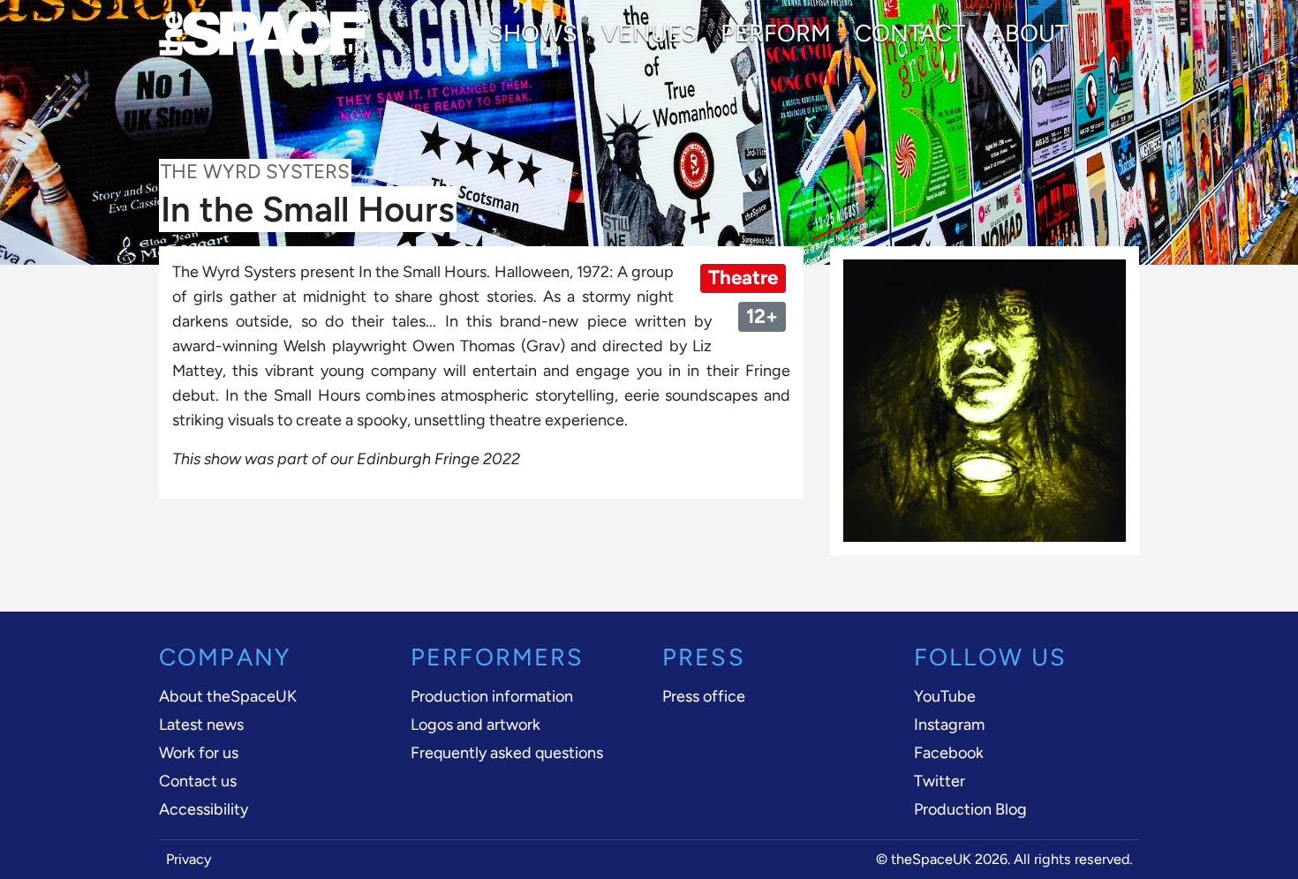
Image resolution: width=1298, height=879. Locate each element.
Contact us (198, 781)
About (1028, 33)
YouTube (945, 696)
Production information (492, 696)
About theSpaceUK (228, 696)
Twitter (939, 781)
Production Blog (970, 809)
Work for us (198, 753)
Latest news (201, 724)
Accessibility (203, 809)
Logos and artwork (475, 724)
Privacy (189, 859)
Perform (776, 33)
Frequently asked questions (507, 753)
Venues (649, 33)
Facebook (949, 753)
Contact (910, 33)
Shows (532, 33)
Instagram (949, 724)
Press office (703, 696)
